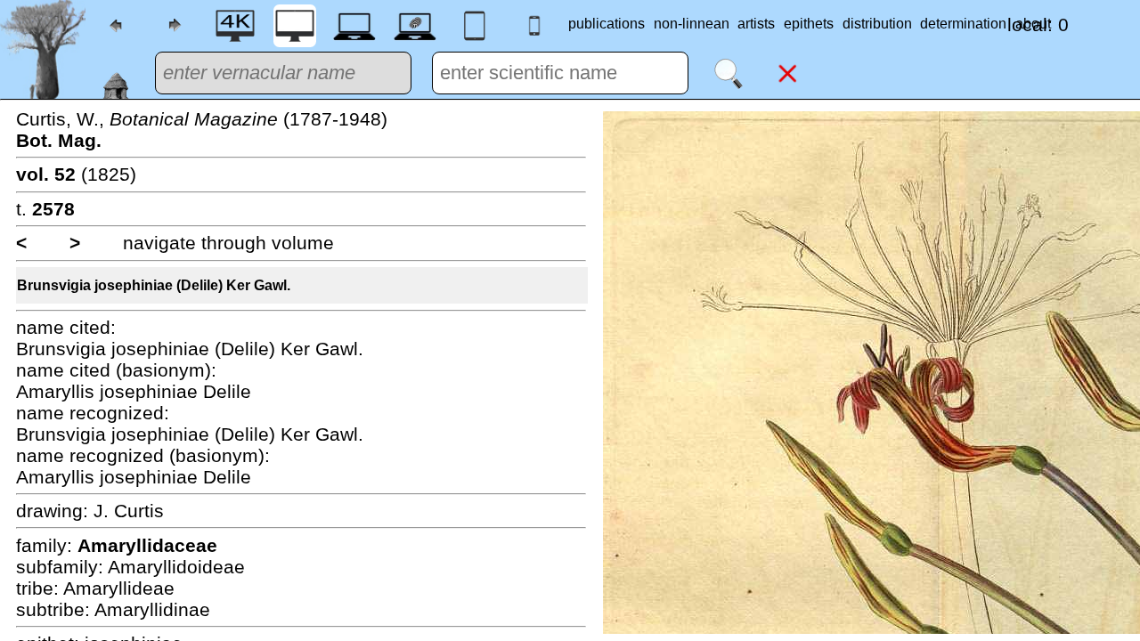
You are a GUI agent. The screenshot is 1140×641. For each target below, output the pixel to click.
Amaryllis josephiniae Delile (133, 391)
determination (963, 23)
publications (606, 23)
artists (756, 23)
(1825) (76, 174)
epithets (809, 23)
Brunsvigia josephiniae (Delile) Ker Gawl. (153, 285)
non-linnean (691, 23)
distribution (877, 23)
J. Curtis (129, 510)
